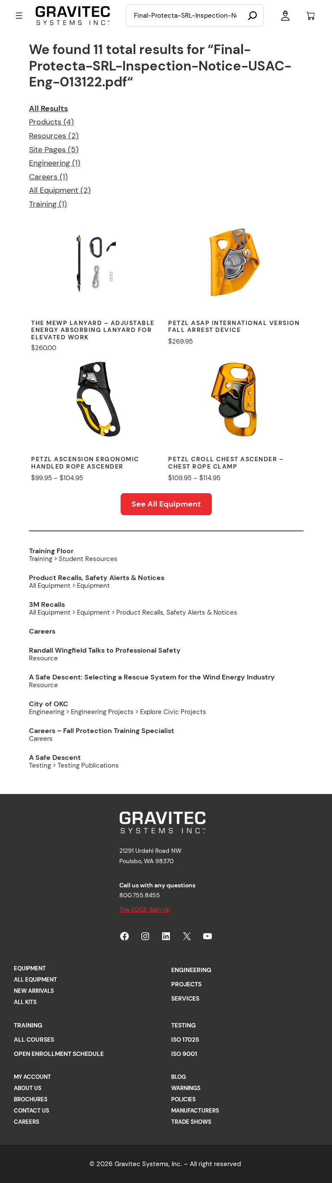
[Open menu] (19, 15)
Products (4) (51, 122)
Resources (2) (54, 136)
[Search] (252, 15)
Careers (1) (48, 177)
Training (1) (48, 204)
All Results (48, 108)
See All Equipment (166, 504)
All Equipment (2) (60, 190)
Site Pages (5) (54, 149)
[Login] (285, 15)
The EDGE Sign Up (144, 909)
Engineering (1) (54, 163)
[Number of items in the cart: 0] (310, 15)
